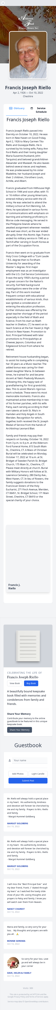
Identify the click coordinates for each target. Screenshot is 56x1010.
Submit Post (28, 780)
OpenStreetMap (31, 1001)
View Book (15, 683)
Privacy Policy (19, 996)
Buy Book (31, 683)
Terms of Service (36, 996)
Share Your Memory (19, 729)
